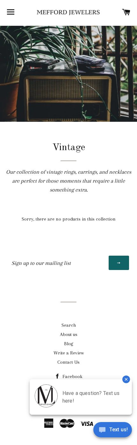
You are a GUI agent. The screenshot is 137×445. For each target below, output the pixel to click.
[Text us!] (112, 431)
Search (68, 325)
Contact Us (68, 362)
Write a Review (69, 353)
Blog (68, 344)
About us (68, 334)
